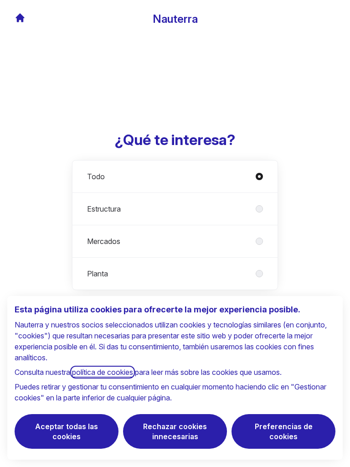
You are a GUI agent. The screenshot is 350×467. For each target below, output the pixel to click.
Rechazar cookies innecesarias (175, 431)
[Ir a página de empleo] (20, 17)
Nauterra (175, 19)
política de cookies (102, 372)
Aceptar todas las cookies (66, 431)
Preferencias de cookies (284, 431)
